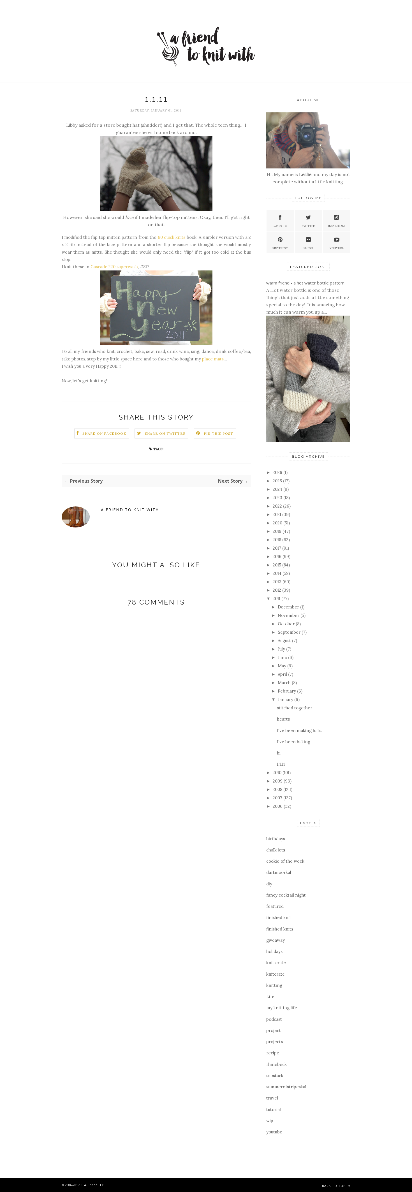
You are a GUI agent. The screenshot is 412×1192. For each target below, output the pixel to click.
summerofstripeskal (286, 1086)
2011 (277, 598)
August (285, 640)
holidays (274, 951)
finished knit (278, 917)
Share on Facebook (104, 433)
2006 (278, 806)
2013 (278, 581)
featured (275, 906)
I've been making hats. (299, 730)
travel (272, 1098)
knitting (274, 985)
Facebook (280, 226)
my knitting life (281, 1007)
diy (269, 884)
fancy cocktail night (286, 895)
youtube (274, 1132)
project (273, 1030)
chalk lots (275, 850)
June (283, 657)
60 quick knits (172, 237)
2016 (278, 556)
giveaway (275, 940)
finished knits (279, 929)
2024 (278, 489)
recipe (272, 1053)
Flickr (308, 248)
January (286, 699)
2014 (278, 573)
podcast (274, 1019)
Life (270, 996)
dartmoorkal (278, 872)
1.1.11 (281, 764)
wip (269, 1120)
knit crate (276, 962)
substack (274, 1075)
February (287, 691)
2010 (278, 772)
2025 (278, 480)
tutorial (273, 1109)
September (290, 632)
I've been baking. (294, 741)
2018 (277, 539)
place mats (213, 359)
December (289, 607)
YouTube (337, 248)
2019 (278, 531)
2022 (278, 506)
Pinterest (280, 248)
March (285, 682)
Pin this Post (218, 433)
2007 (278, 797)
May (282, 665)
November (289, 615)
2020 (278, 523)
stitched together (294, 707)
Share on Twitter (165, 433)
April (283, 674)
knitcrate (275, 974)
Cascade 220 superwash (114, 266)
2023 (278, 497)
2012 (277, 590)
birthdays (275, 838)
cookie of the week (285, 861)
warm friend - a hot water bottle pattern (305, 283)
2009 (278, 781)
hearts (283, 719)
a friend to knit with (130, 509)
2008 (278, 789)
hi (279, 753)
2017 (277, 548)
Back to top (334, 1186)
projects (274, 1041)
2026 (278, 472)
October (287, 623)
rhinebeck (276, 1064)
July (282, 649)
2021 (277, 514)
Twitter (308, 226)
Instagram (336, 226)
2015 (277, 565)
